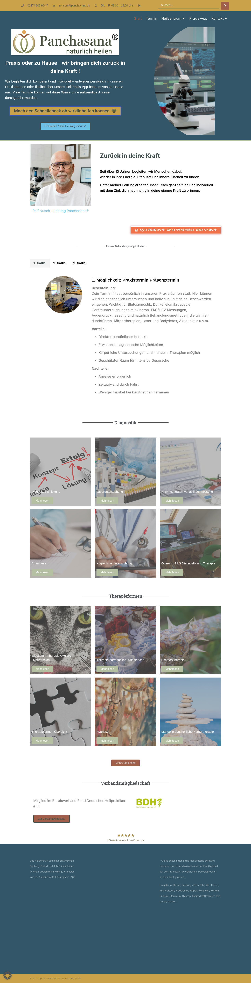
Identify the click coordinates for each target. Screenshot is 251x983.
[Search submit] (225, 6)
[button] (173, 18)
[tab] (40, 263)
